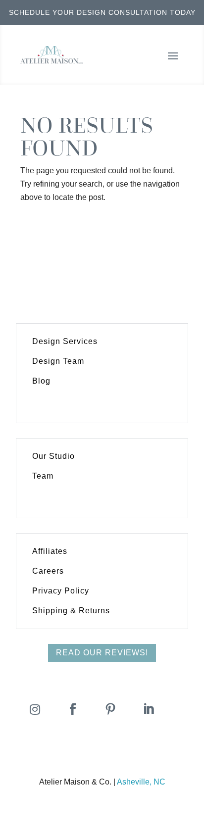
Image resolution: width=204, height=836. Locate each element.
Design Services (65, 341)
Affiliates (49, 551)
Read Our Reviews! (102, 652)
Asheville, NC (141, 782)
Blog (41, 381)
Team (42, 476)
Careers (48, 571)
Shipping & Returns (71, 610)
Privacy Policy (60, 591)
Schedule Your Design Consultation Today (102, 12)
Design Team (58, 361)
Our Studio (53, 456)
